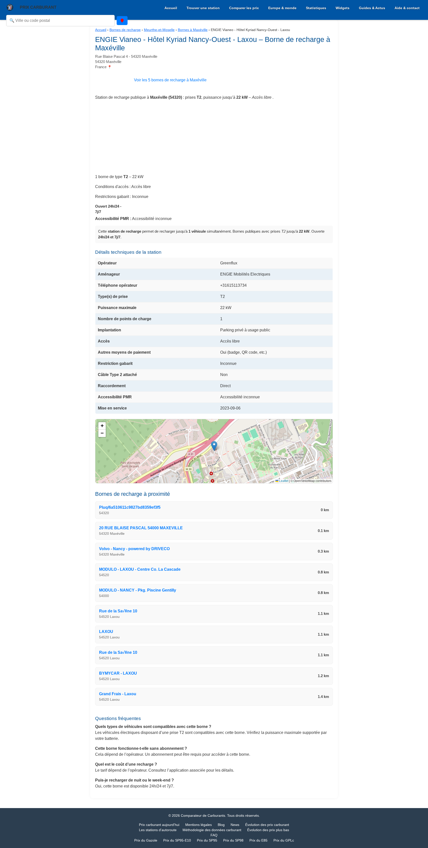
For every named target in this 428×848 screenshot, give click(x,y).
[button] (214, 446)
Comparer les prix (244, 8)
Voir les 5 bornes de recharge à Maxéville (170, 80)
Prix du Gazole (145, 840)
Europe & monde (282, 8)
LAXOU (106, 631)
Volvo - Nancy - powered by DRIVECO (134, 549)
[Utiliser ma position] (122, 20)
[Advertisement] (214, 139)
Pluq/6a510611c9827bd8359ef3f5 (129, 507)
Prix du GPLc (283, 840)
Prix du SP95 (207, 840)
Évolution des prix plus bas (268, 830)
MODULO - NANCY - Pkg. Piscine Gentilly (137, 590)
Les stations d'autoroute (158, 830)
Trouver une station (203, 8)
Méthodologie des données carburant (212, 830)
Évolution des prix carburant (267, 825)
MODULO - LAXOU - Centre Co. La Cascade (140, 569)
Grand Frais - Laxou (117, 694)
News (235, 825)
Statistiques (316, 8)
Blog (221, 825)
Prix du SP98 (233, 840)
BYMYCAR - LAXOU (118, 673)
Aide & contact (407, 8)
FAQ (214, 835)
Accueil (170, 8)
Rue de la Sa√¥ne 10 (118, 611)
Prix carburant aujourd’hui (159, 825)
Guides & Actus (372, 8)
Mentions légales (198, 825)
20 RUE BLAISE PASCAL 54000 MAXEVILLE (141, 528)
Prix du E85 (258, 840)
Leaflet (283, 481)
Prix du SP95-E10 (177, 840)
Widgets (342, 8)
